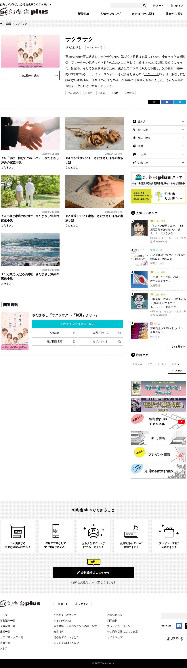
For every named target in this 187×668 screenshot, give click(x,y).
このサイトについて (65, 614)
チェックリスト (158, 364)
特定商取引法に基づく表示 (122, 631)
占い (176, 364)
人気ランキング (110, 13)
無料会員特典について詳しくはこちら (94, 582)
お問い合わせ (115, 614)
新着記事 (83, 13)
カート (159, 5)
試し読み (74, 92)
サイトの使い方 (62, 620)
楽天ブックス (100, 332)
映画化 (130, 92)
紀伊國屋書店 (54, 341)
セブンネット (100, 341)
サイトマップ (115, 637)
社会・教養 (144, 137)
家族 (102, 92)
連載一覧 (5, 631)
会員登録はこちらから (95, 572)
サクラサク (151, 74)
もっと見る (176, 346)
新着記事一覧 (7, 620)
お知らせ (143, 162)
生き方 (142, 121)
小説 (89, 92)
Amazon (55, 332)
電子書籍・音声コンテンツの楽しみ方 (75, 626)
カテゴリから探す (143, 13)
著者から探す (174, 13)
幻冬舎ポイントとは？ (66, 637)
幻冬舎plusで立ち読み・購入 (77, 324)
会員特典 (59, 631)
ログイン (178, 5)
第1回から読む (30, 75)
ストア (4, 648)
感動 (115, 92)
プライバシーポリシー (120, 626)
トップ (4, 614)
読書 (8, 23)
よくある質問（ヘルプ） (68, 642)
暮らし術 (143, 129)
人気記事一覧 (7, 626)
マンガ (142, 154)
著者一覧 (5, 642)
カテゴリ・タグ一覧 (11, 637)
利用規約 (112, 620)
